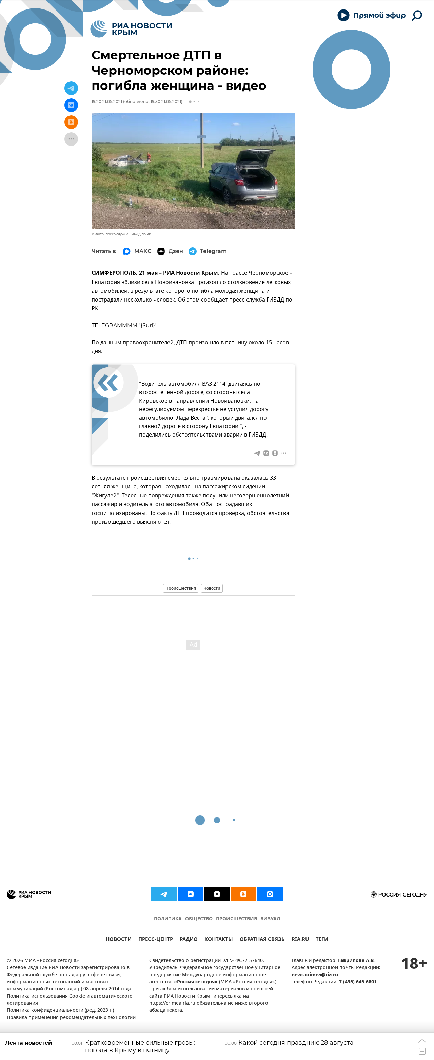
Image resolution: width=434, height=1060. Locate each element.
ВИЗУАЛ (270, 919)
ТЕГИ (322, 940)
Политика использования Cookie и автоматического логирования (70, 999)
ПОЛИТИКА (168, 919)
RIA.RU (300, 940)
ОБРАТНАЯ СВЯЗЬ (262, 940)
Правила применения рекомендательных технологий (71, 1018)
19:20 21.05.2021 (107, 101)
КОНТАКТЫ (218, 940)
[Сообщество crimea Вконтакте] (190, 894)
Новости (211, 588)
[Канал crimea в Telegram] (164, 894)
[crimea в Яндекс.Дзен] (217, 894)
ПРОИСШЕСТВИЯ (236, 919)
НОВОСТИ (119, 940)
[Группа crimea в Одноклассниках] (243, 894)
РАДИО (189, 940)
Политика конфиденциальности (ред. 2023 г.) (60, 1011)
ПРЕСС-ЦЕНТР (155, 940)
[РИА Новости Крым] (131, 29)
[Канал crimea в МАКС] (270, 894)
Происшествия (180, 588)
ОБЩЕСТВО (199, 919)
